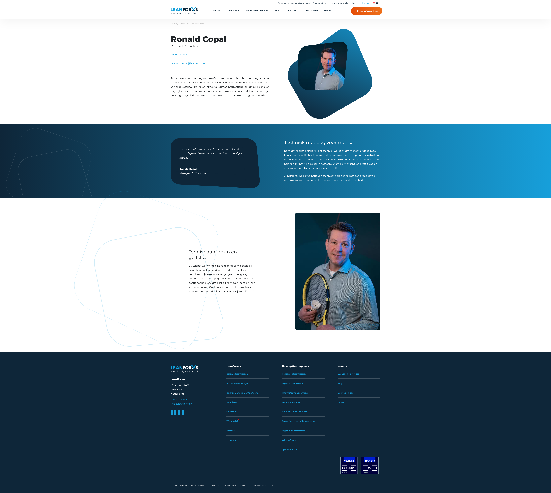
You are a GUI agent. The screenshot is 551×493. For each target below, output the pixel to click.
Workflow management (294, 411)
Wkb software (289, 440)
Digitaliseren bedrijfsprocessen (298, 421)
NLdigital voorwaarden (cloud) (236, 485)
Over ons (292, 10)
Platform (217, 10)
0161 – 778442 (180, 54)
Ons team (184, 23)
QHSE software (290, 449)
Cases (341, 402)
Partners (230, 430)
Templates (231, 402)
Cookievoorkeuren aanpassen (263, 485)
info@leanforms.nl (182, 403)
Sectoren (234, 10)
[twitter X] (179, 412)
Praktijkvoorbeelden (257, 10)
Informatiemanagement (295, 393)
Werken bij (232, 421)
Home (174, 23)
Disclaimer (215, 485)
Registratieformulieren (294, 374)
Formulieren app (291, 402)
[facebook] (175, 412)
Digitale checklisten (292, 383)
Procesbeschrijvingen (237, 383)
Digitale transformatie (293, 430)
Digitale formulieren (237, 374)
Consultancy (311, 10)
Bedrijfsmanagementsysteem (242, 393)
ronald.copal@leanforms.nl (188, 63)
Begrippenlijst (345, 393)
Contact (326, 10)
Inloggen (366, 3)
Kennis (276, 10)
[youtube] (183, 412)
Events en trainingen (349, 374)
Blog (340, 383)
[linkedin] (172, 412)
